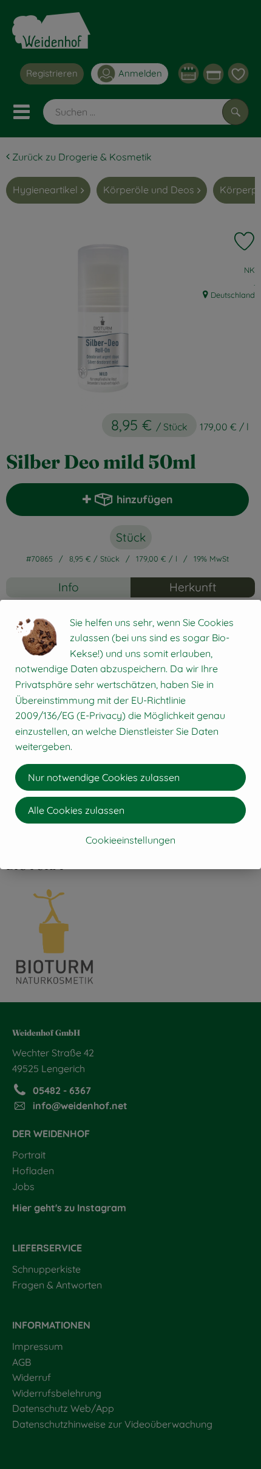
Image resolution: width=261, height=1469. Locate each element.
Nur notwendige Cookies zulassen (104, 777)
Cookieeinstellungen (130, 840)
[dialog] (130, 734)
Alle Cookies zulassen (76, 810)
